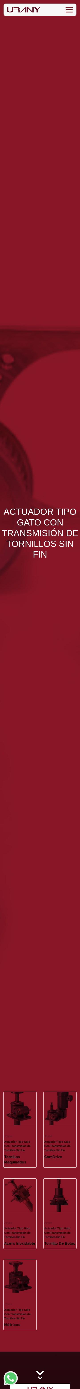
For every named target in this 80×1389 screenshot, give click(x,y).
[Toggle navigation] (69, 9)
